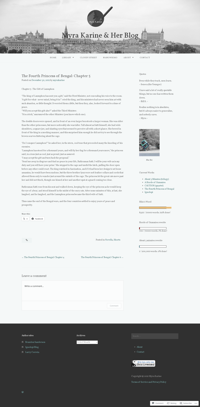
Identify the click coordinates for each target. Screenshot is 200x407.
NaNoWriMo (110, 57)
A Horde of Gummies (155, 182)
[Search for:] (154, 336)
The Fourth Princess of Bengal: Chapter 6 (101, 257)
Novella (109, 239)
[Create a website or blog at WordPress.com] (23, 392)
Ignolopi (149, 192)
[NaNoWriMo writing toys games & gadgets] (158, 228)
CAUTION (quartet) (154, 185)
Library (66, 57)
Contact (145, 57)
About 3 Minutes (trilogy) (157, 179)
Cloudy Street (88, 57)
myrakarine (59, 80)
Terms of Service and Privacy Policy (148, 382)
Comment (114, 306)
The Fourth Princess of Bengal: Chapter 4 (44, 257)
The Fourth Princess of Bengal (159, 189)
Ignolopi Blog (32, 347)
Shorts (117, 239)
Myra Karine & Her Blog (100, 36)
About (127, 57)
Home (53, 57)
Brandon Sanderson (35, 342)
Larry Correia (32, 352)
